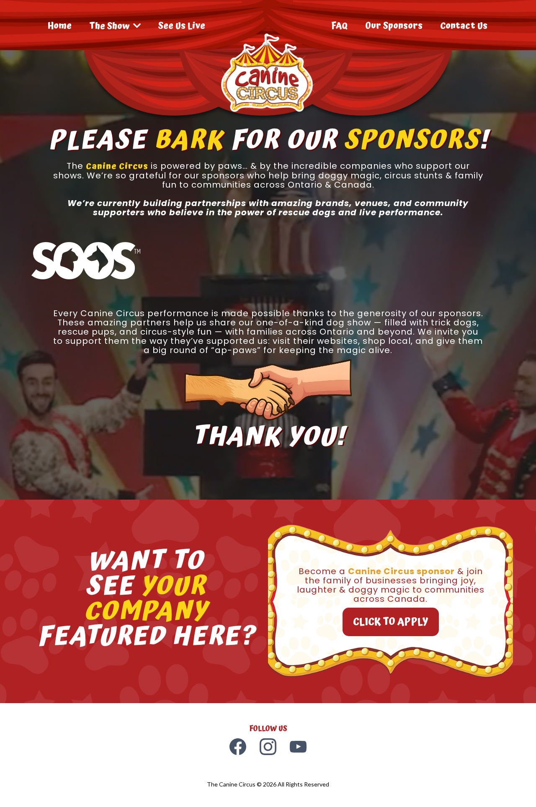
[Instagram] (268, 747)
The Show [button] (110, 26)
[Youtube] (298, 747)
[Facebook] (238, 747)
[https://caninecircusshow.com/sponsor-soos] (85, 259)
